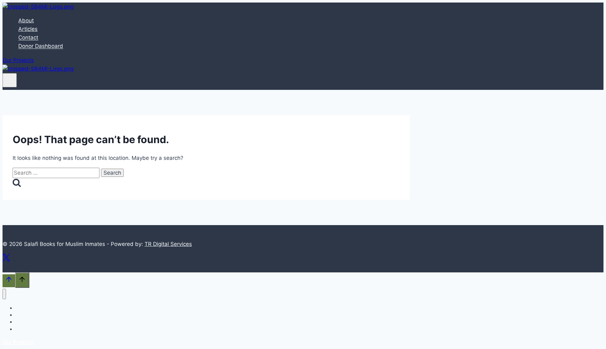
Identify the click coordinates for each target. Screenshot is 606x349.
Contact (28, 38)
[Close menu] (4, 294)
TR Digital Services (168, 244)
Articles (28, 29)
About (26, 20)
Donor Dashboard (40, 46)
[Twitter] (6, 260)
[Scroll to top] (9, 280)
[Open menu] (10, 80)
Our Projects (18, 60)
